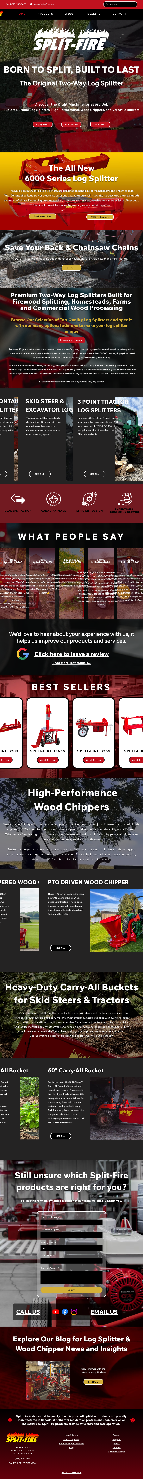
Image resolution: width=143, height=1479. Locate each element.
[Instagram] (74, 1312)
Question (49, 1268)
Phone (48, 1242)
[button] (45, 13)
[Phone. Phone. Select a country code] (45, 1248)
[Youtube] (56, 1312)
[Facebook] (65, 1312)
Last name (50, 1229)
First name (50, 1217)
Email (48, 1255)
